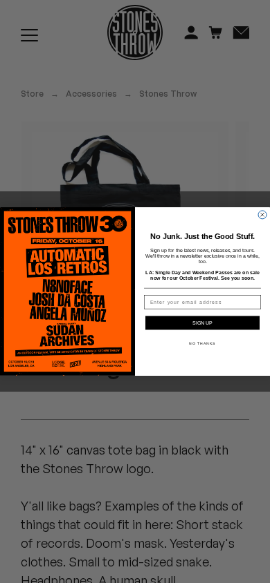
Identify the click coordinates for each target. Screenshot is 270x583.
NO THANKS (202, 344)
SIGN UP (202, 323)
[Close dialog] (262, 215)
